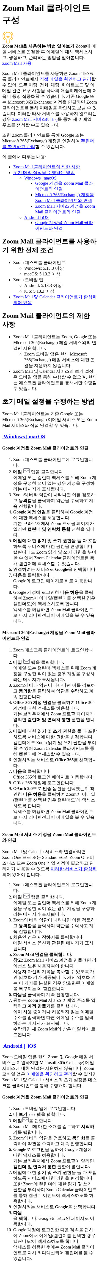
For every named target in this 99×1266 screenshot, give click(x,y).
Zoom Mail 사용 (17, 63)
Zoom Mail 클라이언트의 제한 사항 (46, 167)
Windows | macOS (40, 178)
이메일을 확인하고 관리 (49, 1074)
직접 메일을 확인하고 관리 (65, 79)
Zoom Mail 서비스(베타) (34, 119)
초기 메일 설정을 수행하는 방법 (44, 172)
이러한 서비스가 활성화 (74, 868)
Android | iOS (36, 217)
